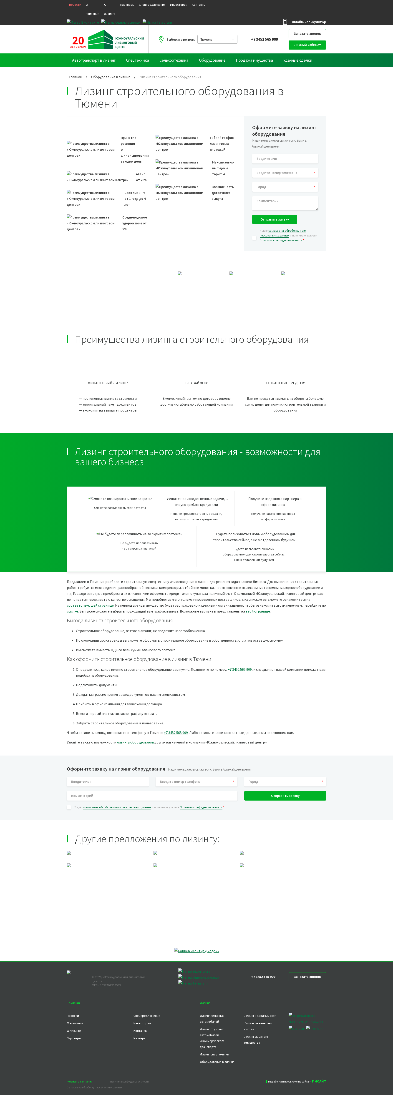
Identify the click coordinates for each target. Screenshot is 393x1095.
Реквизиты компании (80, 1081)
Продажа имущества (254, 60)
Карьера (140, 1038)
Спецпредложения (152, 5)
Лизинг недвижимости (260, 1016)
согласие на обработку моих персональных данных (117, 807)
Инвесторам (178, 5)
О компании (92, 9)
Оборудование (212, 60)
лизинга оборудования (135, 742)
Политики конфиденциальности (281, 240)
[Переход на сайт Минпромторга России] (307, 1022)
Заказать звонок (307, 33)
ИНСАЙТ (319, 1081)
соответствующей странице (90, 605)
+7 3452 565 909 (264, 39)
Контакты (199, 5)
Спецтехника (137, 60)
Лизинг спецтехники (214, 1054)
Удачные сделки (297, 60)
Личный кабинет (307, 45)
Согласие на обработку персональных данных (94, 1087)
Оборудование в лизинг (217, 1062)
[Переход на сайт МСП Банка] (297, 1029)
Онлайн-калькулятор (308, 22)
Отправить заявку (274, 219)
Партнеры (127, 5)
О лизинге (109, 9)
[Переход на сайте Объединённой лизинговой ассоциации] (314, 1029)
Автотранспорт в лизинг (94, 60)
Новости (75, 5)
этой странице (258, 611)
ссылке (72, 611)
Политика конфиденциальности (129, 1081)
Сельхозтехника (173, 60)
